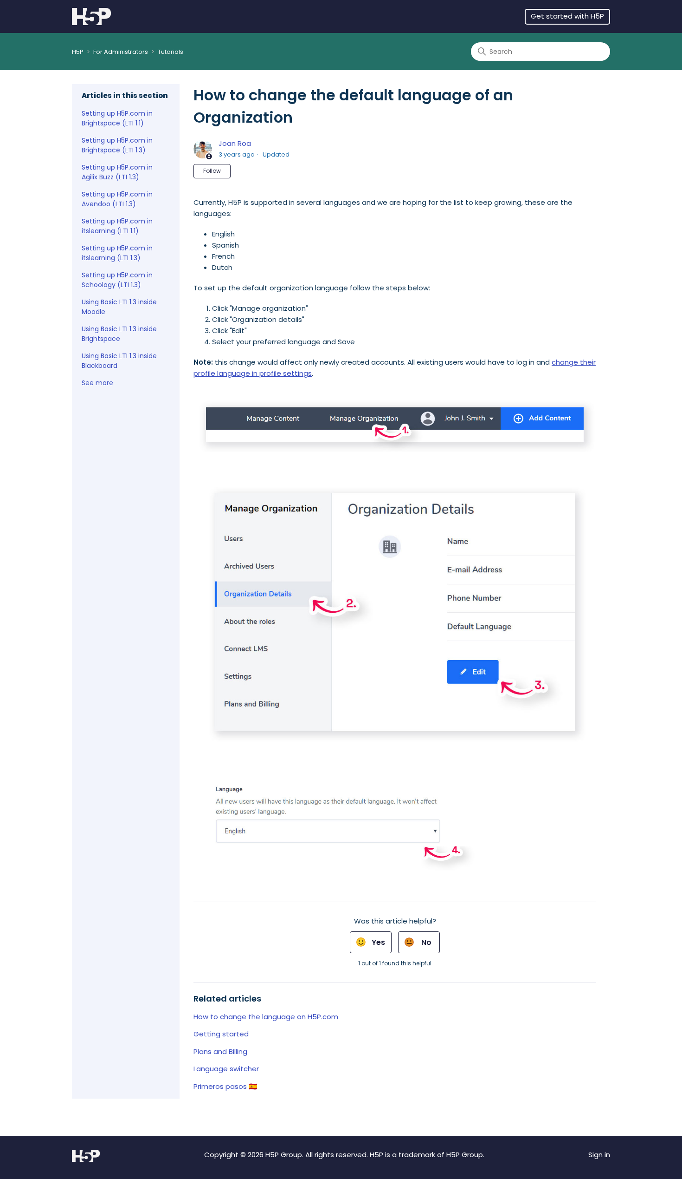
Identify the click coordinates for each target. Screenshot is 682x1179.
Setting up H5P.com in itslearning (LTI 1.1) (117, 226)
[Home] (91, 16)
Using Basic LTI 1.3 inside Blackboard (119, 360)
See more (97, 382)
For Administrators (120, 51)
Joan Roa (235, 143)
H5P (78, 51)
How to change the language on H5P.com (265, 1017)
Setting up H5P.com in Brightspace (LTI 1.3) (117, 145)
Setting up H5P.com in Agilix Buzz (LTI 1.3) (117, 172)
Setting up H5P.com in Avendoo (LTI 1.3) (117, 199)
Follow (212, 171)
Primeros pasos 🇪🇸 (225, 1086)
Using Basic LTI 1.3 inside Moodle (119, 306)
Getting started (221, 1034)
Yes (378, 942)
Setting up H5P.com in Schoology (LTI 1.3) (117, 279)
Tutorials (170, 51)
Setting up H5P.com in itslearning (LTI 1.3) (117, 252)
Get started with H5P (567, 16)
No (426, 942)
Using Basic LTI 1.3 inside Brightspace (119, 333)
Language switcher (226, 1069)
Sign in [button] (599, 1154)
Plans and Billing (220, 1051)
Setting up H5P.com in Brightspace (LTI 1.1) (117, 118)
